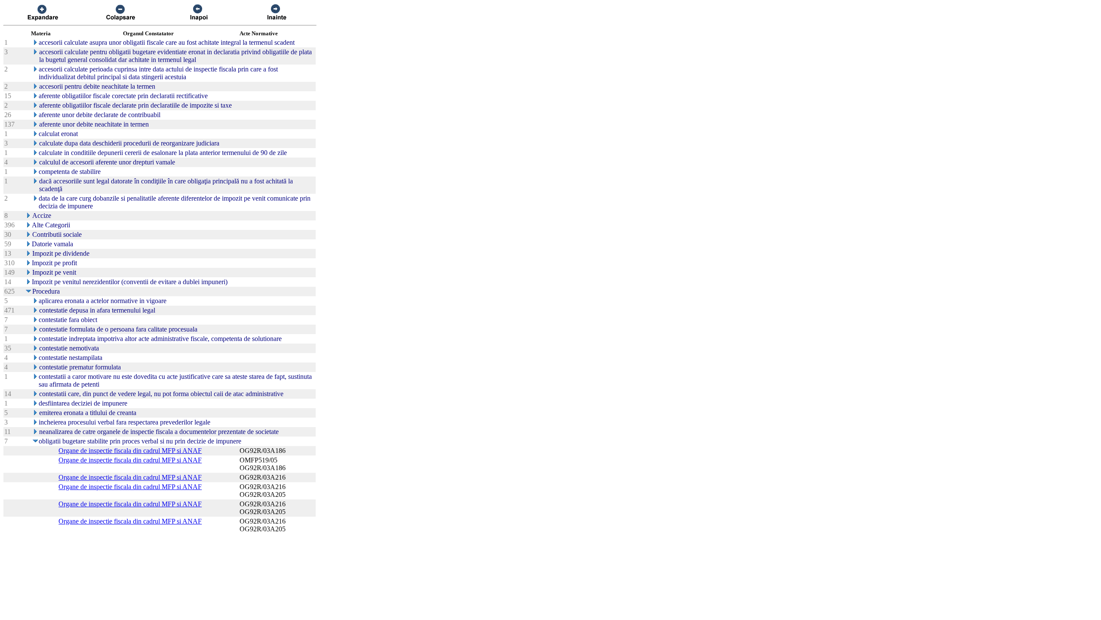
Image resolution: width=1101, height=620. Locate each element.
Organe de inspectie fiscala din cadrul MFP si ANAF (130, 450)
